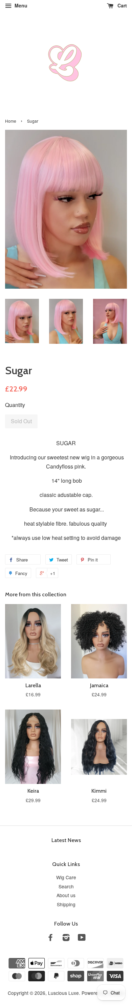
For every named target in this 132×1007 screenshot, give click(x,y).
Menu (20, 5)
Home (10, 121)
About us (66, 895)
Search (66, 886)
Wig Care (66, 877)
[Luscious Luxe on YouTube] (82, 938)
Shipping (66, 904)
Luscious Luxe (63, 992)
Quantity (15, 405)
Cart (121, 5)
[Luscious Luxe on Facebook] (50, 938)
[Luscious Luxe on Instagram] (66, 938)
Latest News (66, 840)
